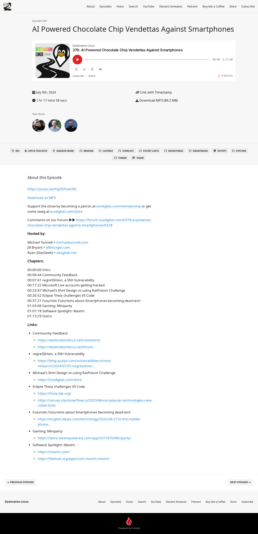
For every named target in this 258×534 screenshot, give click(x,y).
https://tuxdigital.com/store (60, 379)
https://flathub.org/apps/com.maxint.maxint (73, 458)
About (91, 6)
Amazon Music (65, 150)
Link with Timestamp (155, 92)
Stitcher (241, 150)
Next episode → (240, 482)
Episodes (106, 6)
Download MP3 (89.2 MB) (158, 100)
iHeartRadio (200, 150)
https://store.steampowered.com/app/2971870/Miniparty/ (84, 438)
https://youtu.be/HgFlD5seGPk (51, 189)
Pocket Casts (151, 150)
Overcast (128, 150)
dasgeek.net (66, 252)
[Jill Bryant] (54, 126)
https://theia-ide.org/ (54, 393)
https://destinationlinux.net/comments (69, 340)
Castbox (108, 150)
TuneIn (122, 157)
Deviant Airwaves (170, 6)
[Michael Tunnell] (70, 126)
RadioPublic (175, 150)
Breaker (88, 150)
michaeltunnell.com (72, 242)
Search (133, 6)
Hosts (120, 6)
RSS (17, 150)
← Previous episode (20, 482)
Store (232, 6)
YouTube (148, 6)
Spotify (222, 150)
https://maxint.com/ (54, 451)
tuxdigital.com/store (66, 211)
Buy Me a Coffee (214, 6)
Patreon (192, 6)
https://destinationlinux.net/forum (65, 347)
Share (140, 157)
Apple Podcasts (37, 150)
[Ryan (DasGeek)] (38, 126)
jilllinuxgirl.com (58, 247)
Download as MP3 (41, 197)
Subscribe (248, 6)
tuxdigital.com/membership (118, 206)
